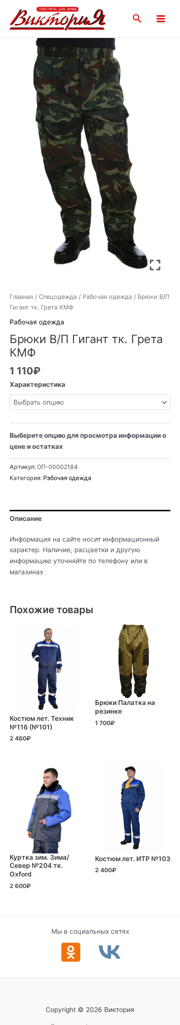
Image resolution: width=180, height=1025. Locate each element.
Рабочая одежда (107, 296)
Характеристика (37, 384)
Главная (21, 296)
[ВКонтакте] (109, 952)
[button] (137, 18)
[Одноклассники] (71, 952)
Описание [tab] (26, 518)
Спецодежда (58, 296)
